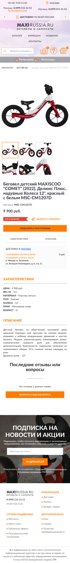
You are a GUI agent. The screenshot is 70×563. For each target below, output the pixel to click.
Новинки (52, 36)
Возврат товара (51, 507)
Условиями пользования (30, 472)
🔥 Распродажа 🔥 (26, 59)
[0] (63, 51)
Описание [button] (50, 239)
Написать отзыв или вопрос (35, 395)
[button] (17, 10)
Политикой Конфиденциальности (50, 469)
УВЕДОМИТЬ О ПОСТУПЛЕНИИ (35, 228)
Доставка (48, 497)
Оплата (47, 502)
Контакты (35, 41)
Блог (46, 519)
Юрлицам (34, 36)
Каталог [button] (17, 36)
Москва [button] (26, 249)
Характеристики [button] (19, 239)
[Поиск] (5, 51)
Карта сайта (14, 524)
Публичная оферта (18, 529)
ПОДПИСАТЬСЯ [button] (35, 462)
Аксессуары (48, 59)
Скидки (47, 524)
